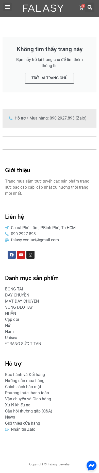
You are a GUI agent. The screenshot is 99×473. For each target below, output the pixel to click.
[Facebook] (12, 255)
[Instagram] (30, 255)
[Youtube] (21, 255)
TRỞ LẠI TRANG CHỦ (49, 78)
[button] (7, 7)
